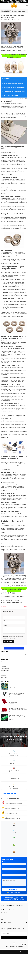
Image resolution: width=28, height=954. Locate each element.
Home (2, 10)
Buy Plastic (3, 661)
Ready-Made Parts (5, 670)
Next (25, 606)
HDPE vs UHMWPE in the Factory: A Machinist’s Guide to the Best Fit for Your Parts (17, 716)
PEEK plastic (18, 57)
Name (4, 615)
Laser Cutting (4, 677)
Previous (4, 606)
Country (4, 872)
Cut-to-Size (3, 675)
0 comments (20, 19)
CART (20, 952)
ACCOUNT (8, 952)
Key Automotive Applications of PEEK (12, 81)
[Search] (4, 5)
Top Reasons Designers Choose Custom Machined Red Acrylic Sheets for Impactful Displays (18, 701)
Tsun (26, 98)
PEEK (25, 52)
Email (4, 620)
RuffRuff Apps (21, 98)
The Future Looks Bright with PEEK (11, 95)
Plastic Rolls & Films (5, 668)
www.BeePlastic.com (11, 592)
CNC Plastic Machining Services (8, 673)
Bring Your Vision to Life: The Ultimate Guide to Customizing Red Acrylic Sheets (18, 709)
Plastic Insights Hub (8, 10)
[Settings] (23, 6)
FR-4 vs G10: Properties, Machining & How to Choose (18, 685)
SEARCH (25, 952)
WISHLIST (14, 952)
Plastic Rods (3, 666)
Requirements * (5, 878)
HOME (2, 952)
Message (5, 625)
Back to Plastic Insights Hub (14, 648)
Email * (3, 867)
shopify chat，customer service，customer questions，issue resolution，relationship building (12, 597)
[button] (26, 6)
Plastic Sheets (4, 664)
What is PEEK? (7, 78)
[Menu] (1, 5)
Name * (3, 861)
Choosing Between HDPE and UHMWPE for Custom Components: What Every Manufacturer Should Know (17, 693)
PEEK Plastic (16, 575)
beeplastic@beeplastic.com (18, 899)
